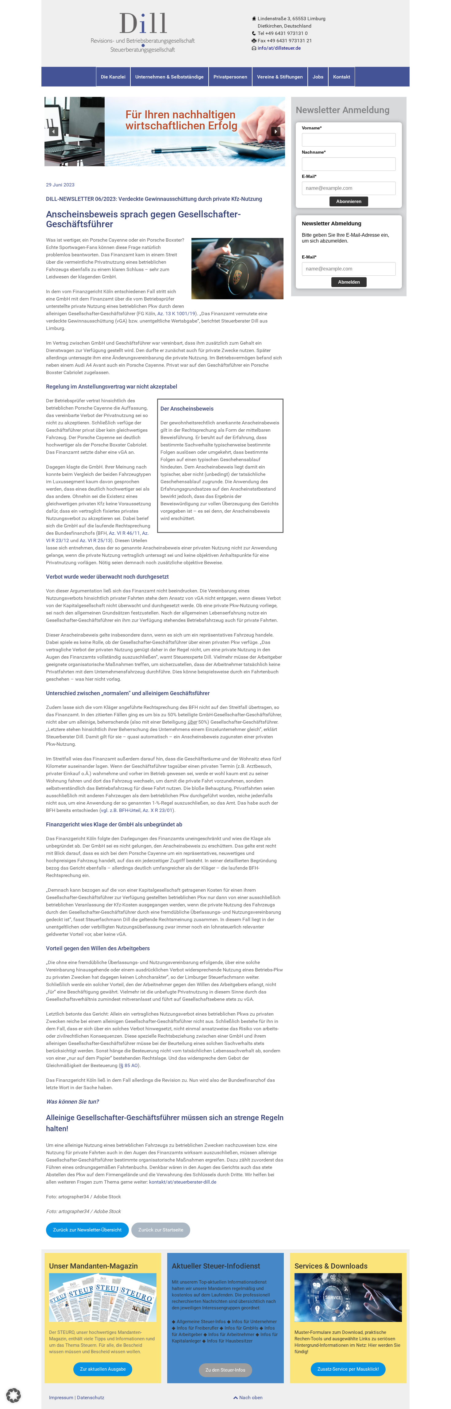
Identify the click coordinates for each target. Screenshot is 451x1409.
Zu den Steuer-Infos (225, 1370)
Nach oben (250, 1397)
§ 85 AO (129, 1065)
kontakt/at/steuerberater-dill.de (182, 1182)
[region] (164, 131)
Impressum (61, 1397)
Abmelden (349, 282)
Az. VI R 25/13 (95, 540)
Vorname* (312, 127)
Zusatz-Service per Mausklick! (348, 1369)
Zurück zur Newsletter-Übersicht (87, 1230)
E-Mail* (309, 176)
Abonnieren (348, 201)
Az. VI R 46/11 (124, 533)
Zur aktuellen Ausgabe (103, 1369)
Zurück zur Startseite (160, 1230)
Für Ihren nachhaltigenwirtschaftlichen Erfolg (121, 120)
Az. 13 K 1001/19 (176, 313)
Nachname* (314, 152)
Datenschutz (90, 1397)
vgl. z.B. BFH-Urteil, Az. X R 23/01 (136, 810)
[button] (53, 131)
